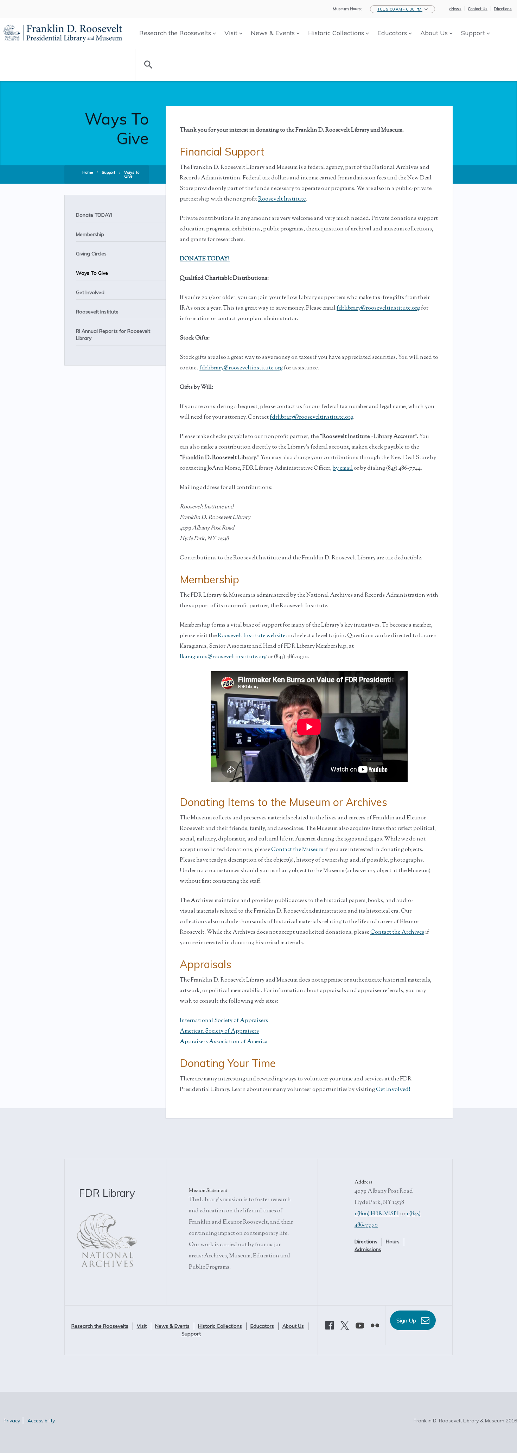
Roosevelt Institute (97, 312)
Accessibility (41, 1420)
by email (343, 468)
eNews (455, 8)
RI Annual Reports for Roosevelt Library (113, 334)
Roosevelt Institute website (251, 636)
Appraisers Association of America (224, 1042)
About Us (434, 33)
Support (474, 33)
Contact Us (477, 8)
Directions (503, 8)
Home (87, 172)
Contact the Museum (297, 850)
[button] (402, 9)
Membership (90, 234)
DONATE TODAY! (205, 259)
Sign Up (406, 1320)
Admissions (368, 1249)
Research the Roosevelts (176, 33)
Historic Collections (337, 33)
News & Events (273, 33)
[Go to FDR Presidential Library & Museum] (63, 32)
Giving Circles (91, 253)
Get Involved (90, 292)
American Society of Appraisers (219, 1031)
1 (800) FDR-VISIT (377, 1214)
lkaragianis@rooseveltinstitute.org (223, 657)
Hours (393, 1241)
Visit (231, 33)
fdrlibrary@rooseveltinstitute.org (378, 308)
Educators (393, 33)
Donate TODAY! (94, 215)
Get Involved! (393, 1090)
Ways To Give (131, 174)
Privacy (12, 1420)
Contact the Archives (397, 932)
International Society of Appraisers (224, 1021)
